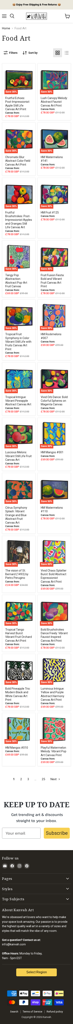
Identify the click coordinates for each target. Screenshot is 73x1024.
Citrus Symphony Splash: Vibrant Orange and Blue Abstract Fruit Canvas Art (16, 515)
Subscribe (57, 833)
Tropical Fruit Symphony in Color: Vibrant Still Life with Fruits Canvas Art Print (18, 342)
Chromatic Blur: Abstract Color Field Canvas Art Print (17, 160)
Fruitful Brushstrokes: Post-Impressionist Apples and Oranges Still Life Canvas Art (18, 220)
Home (6, 28)
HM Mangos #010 (16, 747)
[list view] (66, 52)
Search (14, 1011)
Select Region (36, 972)
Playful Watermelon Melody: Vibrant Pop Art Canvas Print (53, 751)
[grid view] (57, 52)
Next (53, 779)
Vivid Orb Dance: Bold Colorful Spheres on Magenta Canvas (54, 400)
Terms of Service (32, 1011)
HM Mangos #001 (52, 452)
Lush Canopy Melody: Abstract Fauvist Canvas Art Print (54, 101)
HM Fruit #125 (50, 212)
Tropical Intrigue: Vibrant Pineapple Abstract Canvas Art (18, 400)
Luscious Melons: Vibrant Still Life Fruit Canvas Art (18, 456)
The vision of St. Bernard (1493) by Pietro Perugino (16, 574)
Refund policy (55, 1011)
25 (43, 779)
